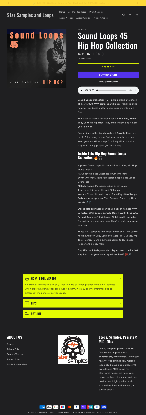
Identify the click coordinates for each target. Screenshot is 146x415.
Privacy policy (77, 412)
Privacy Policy (14, 349)
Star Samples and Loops (44, 412)
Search (10, 344)
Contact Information (17, 364)
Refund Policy (14, 359)
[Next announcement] (138, 3)
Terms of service (92, 412)
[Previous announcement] (8, 3)
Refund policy (63, 412)
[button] (124, 15)
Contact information (110, 412)
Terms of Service (15, 354)
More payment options (108, 82)
